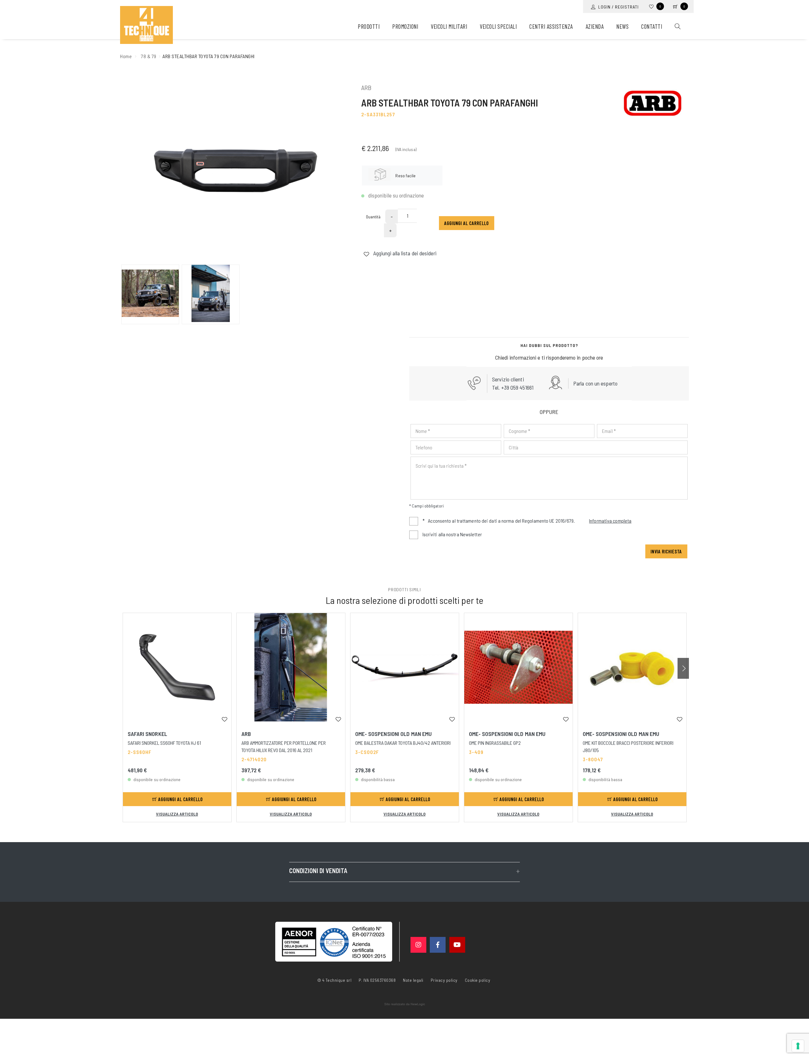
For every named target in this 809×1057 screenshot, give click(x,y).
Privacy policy (444, 979)
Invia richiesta (666, 551)
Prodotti (369, 26)
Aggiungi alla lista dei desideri (404, 253)
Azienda (595, 26)
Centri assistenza (551, 26)
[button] (683, 668)
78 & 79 (148, 56)
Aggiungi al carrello (466, 223)
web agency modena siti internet (404, 1004)
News (622, 26)
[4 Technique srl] (146, 25)
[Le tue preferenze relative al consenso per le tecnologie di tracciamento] (798, 1046)
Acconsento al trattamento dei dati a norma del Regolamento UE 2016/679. (527, 521)
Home (126, 56)
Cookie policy (477, 979)
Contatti (651, 26)
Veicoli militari (449, 26)
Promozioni (405, 26)
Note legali (413, 980)
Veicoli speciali (498, 26)
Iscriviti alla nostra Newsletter (452, 534)
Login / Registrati (617, 6)
